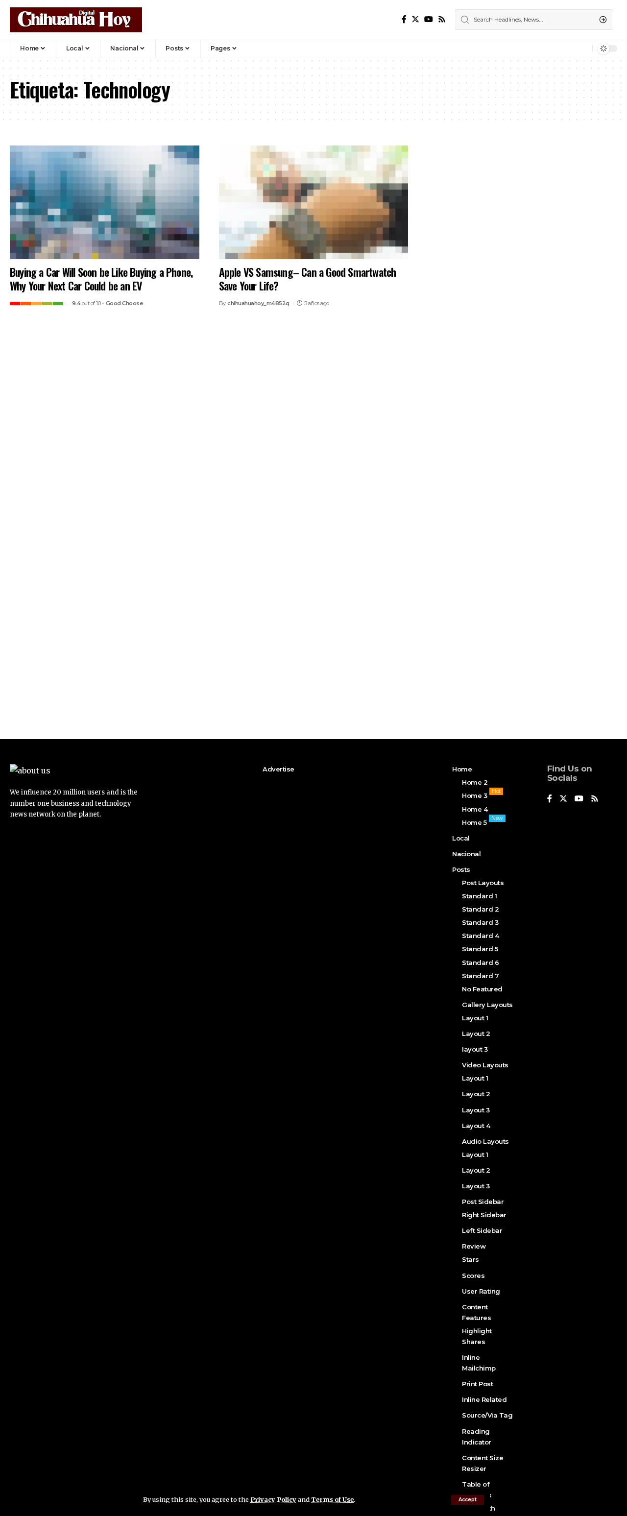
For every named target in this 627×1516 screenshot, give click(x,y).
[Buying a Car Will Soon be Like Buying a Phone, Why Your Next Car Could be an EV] (104, 202)
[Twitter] (415, 19)
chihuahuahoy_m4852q (258, 303)
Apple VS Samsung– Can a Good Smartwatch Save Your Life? (307, 279)
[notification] (582, 48)
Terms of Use (332, 1499)
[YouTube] (428, 19)
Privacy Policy (273, 1499)
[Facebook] (404, 19)
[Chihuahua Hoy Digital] (76, 19)
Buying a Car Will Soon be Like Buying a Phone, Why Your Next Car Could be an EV (101, 279)
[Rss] (441, 19)
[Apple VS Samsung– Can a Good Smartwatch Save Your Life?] (314, 202)
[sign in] (569, 48)
